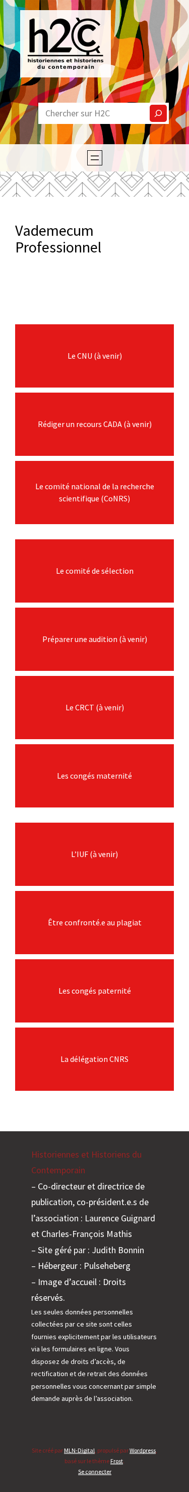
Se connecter (94, 1471)
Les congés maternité (94, 776)
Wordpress (143, 1450)
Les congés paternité (94, 991)
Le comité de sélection (95, 571)
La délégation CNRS (94, 1059)
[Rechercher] (158, 113)
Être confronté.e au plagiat (95, 922)
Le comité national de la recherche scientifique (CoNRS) (94, 492)
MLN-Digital (79, 1450)
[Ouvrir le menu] (94, 157)
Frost (116, 1461)
